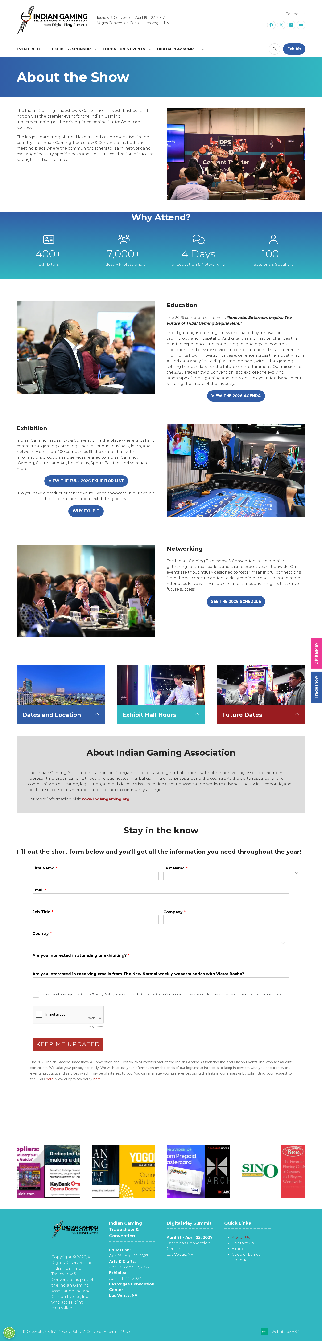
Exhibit (239, 1249)
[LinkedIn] (291, 25)
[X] (281, 25)
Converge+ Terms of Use (108, 1331)
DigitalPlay (316, 653)
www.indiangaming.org (106, 799)
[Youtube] (301, 25)
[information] (74, 1238)
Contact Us (295, 14)
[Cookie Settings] (9, 1333)
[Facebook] (271, 25)
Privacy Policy (70, 1331)
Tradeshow (316, 687)
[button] (274, 49)
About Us (241, 1237)
